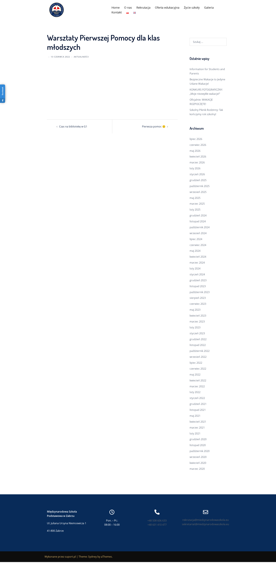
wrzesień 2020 (198, 457)
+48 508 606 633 (157, 520)
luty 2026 (195, 168)
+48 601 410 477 (157, 524)
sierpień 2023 (198, 298)
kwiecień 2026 (198, 156)
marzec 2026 (197, 162)
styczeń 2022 (197, 398)
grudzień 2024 (198, 215)
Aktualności (81, 56)
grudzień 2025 (198, 180)
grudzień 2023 (198, 280)
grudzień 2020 (198, 439)
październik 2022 (200, 351)
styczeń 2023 (197, 333)
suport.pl (70, 556)
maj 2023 (195, 309)
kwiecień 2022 (198, 380)
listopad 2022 (198, 345)
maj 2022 (195, 374)
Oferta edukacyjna (167, 7)
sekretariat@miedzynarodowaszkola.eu (205, 524)
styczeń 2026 (197, 174)
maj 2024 (195, 251)
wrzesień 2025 (198, 192)
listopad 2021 (198, 410)
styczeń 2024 (197, 274)
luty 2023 (195, 327)
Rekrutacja (143, 7)
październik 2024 (200, 227)
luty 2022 (195, 392)
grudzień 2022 (198, 339)
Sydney (92, 556)
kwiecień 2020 (198, 463)
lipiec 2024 (196, 239)
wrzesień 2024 (198, 233)
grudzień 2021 (198, 404)
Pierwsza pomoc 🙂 (153, 126)
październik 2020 (200, 451)
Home (115, 7)
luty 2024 (195, 268)
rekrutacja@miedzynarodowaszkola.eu (205, 520)
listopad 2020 (198, 445)
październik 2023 (200, 292)
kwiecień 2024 (198, 256)
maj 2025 (195, 198)
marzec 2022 (197, 386)
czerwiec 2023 (198, 304)
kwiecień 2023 (198, 315)
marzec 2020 (197, 469)
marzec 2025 (197, 203)
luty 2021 (195, 433)
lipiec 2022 (196, 362)
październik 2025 (200, 186)
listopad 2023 (198, 286)
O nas (128, 7)
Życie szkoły (192, 7)
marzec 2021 (197, 427)
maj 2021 (195, 415)
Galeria (209, 7)
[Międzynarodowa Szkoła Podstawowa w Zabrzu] (56, 9)
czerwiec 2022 (198, 368)
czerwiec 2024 (198, 245)
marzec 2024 (197, 262)
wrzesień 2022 (198, 357)
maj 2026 (195, 151)
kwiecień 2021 (198, 421)
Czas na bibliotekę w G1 (73, 126)
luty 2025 (195, 209)
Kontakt (116, 12)
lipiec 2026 (196, 139)
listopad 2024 (198, 221)
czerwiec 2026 (198, 145)
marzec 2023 (197, 321)
